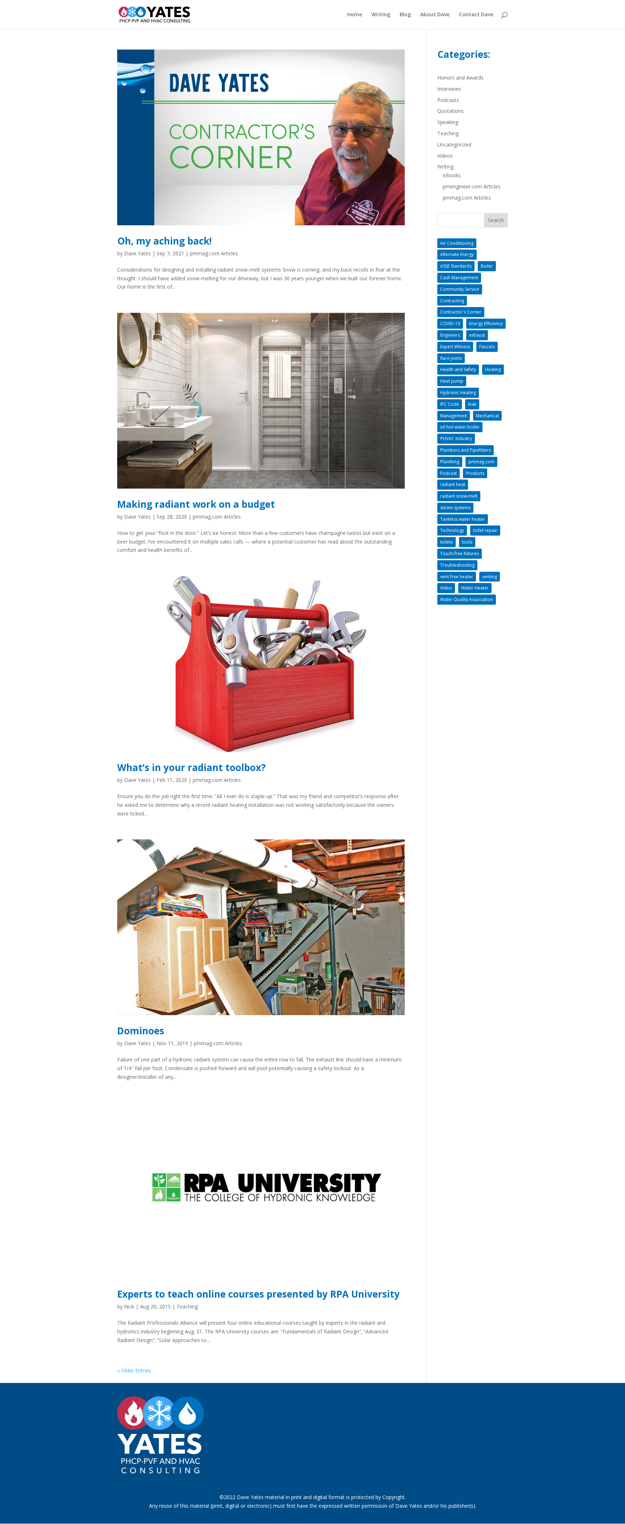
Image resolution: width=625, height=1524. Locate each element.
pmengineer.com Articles (472, 186)
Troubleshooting (457, 565)
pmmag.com (481, 462)
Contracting (452, 301)
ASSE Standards (456, 266)
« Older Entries (134, 1370)
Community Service (459, 289)
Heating (493, 369)
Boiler (487, 266)
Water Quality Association (466, 599)
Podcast (448, 473)
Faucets (487, 347)
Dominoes (140, 1030)
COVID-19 (450, 323)
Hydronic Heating (458, 392)
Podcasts (448, 100)
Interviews (449, 88)
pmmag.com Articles (214, 253)
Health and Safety (458, 369)
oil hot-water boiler (460, 427)
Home (354, 15)
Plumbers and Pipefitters (465, 450)
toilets (446, 542)
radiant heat (452, 484)
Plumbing (449, 462)
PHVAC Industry (456, 438)
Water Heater (475, 588)
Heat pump (451, 381)
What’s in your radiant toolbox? (191, 767)
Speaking (447, 122)
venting (489, 577)
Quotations (450, 110)
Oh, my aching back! (164, 240)
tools (467, 542)
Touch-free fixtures (459, 553)
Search (496, 220)
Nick (129, 1306)
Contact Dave (476, 15)
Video (446, 588)
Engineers (450, 335)
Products (475, 473)
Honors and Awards (460, 77)
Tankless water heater (462, 519)
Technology (452, 530)
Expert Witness (455, 347)
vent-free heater (456, 577)
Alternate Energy (457, 254)
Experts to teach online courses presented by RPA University (258, 1293)
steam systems (455, 508)
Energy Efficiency (486, 323)
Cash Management (459, 277)
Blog (405, 15)
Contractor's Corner (460, 312)
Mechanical (487, 416)
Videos (445, 155)
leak (472, 404)
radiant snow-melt (458, 496)
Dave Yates (137, 253)
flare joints (451, 358)
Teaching (187, 1306)
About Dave (435, 15)
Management (453, 416)
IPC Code (449, 404)
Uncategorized (454, 144)
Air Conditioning (456, 243)
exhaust (477, 335)
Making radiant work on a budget (196, 504)
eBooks (452, 175)
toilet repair (485, 530)
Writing (380, 15)
